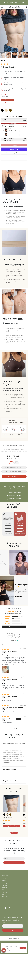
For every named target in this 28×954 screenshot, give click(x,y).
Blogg (3, 894)
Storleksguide (5, 883)
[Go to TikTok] (7, 908)
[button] (4, 64)
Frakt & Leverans (6, 885)
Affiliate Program (6, 897)
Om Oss (4, 878)
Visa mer (14, 833)
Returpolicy (5, 890)
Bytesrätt (4, 887)
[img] (5, 649)
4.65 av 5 (18, 611)
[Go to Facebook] (3, 908)
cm (11, 463)
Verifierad (13, 641)
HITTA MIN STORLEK (14, 476)
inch (16, 463)
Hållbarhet (4, 892)
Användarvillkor (6, 899)
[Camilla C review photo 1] (5, 669)
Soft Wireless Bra (8, 817)
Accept (23, 948)
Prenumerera (14, 863)
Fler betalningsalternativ (14, 153)
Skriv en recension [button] (14, 627)
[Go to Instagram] (5, 908)
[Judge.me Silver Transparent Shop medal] (17, 635)
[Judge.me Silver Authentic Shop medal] (10, 635)
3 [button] (14, 728)
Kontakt (4, 880)
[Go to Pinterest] (9, 908)
